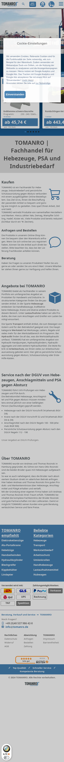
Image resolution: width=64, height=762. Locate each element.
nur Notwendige (43, 83)
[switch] (6, 757)
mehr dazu (28, 80)
